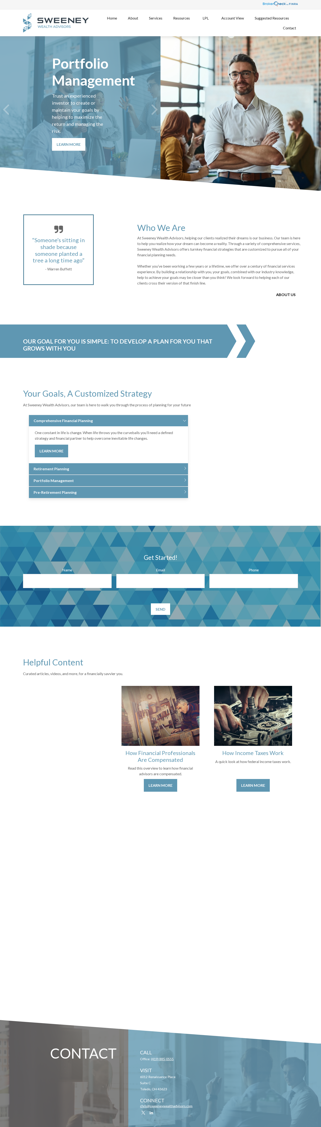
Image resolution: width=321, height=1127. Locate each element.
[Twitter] (143, 1113)
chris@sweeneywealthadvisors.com (166, 1106)
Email (160, 570)
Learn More (51, 451)
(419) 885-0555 (162, 1059)
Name (67, 570)
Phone (254, 570)
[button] (112, 18)
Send (160, 609)
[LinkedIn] (151, 1113)
